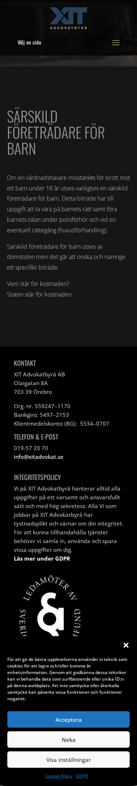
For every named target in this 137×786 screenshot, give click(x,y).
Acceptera (69, 719)
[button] (126, 645)
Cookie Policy (58, 776)
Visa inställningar (68, 759)
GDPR (82, 776)
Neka (69, 739)
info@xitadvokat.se (39, 456)
